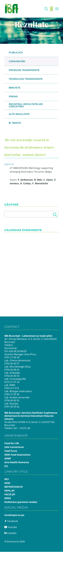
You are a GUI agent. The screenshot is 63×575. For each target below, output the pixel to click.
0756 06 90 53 (11, 375)
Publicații (16, 52)
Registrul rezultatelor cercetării (26, 105)
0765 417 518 (11, 388)
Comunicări (17, 61)
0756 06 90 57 (11, 363)
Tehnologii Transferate (26, 79)
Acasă (11, 39)
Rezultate (22, 39)
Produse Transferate (24, 70)
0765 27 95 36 (11, 394)
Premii (13, 96)
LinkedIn (12, 533)
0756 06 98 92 (11, 369)
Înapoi (16, 123)
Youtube (12, 527)
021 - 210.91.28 (22, 428)
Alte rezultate (19, 114)
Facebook (12, 521)
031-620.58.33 (11, 351)
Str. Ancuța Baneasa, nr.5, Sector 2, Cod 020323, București (30, 340)
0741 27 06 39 (11, 357)
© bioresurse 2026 (14, 541)
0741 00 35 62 (11, 406)
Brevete (14, 87)
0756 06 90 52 (11, 400)
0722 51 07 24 (11, 382)
